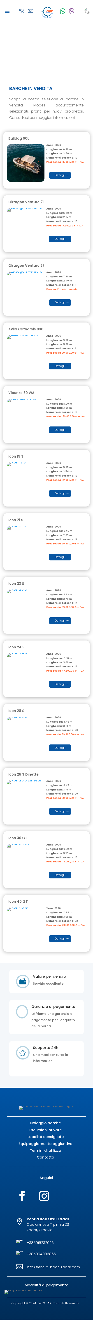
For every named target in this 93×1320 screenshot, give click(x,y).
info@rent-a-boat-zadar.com (53, 1267)
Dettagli (60, 175)
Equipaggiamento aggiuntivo (45, 1143)
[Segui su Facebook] (22, 1196)
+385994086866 (41, 1254)
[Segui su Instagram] (44, 1196)
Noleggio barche (45, 1123)
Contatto (45, 1157)
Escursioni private (45, 1130)
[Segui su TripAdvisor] (68, 1196)
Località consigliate (46, 1136)
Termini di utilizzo (45, 1150)
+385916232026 (40, 1242)
